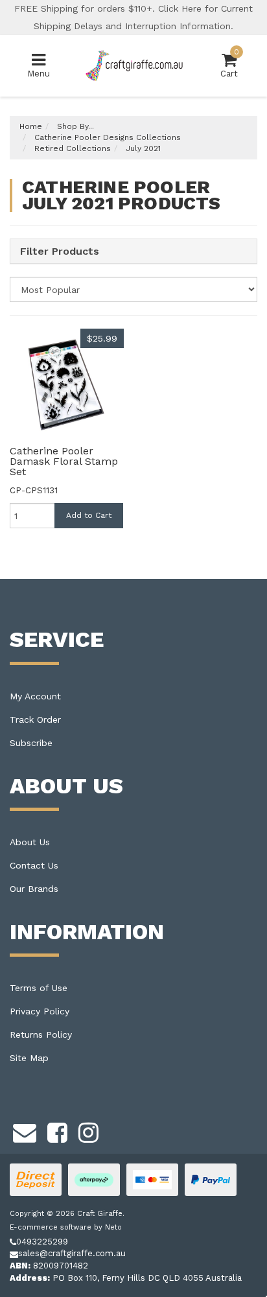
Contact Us (34, 865)
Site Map (29, 1058)
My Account (35, 696)
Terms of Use (38, 988)
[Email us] (24, 1130)
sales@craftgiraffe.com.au (72, 1253)
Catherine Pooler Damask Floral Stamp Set (64, 461)
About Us (30, 842)
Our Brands (34, 888)
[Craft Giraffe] (133, 65)
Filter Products (59, 251)
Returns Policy (41, 1034)
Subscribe (31, 743)
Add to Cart (88, 515)
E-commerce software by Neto (66, 1227)
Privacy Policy (39, 1011)
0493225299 (42, 1241)
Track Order (35, 719)
